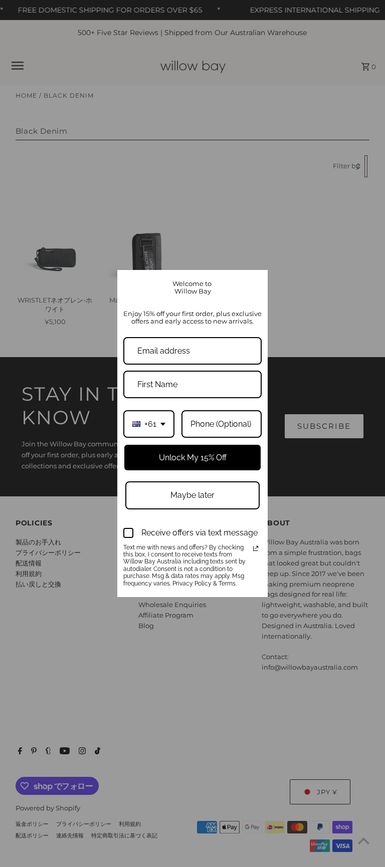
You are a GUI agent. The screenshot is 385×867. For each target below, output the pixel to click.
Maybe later (192, 495)
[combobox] (148, 424)
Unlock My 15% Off (193, 457)
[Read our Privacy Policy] (256, 548)
